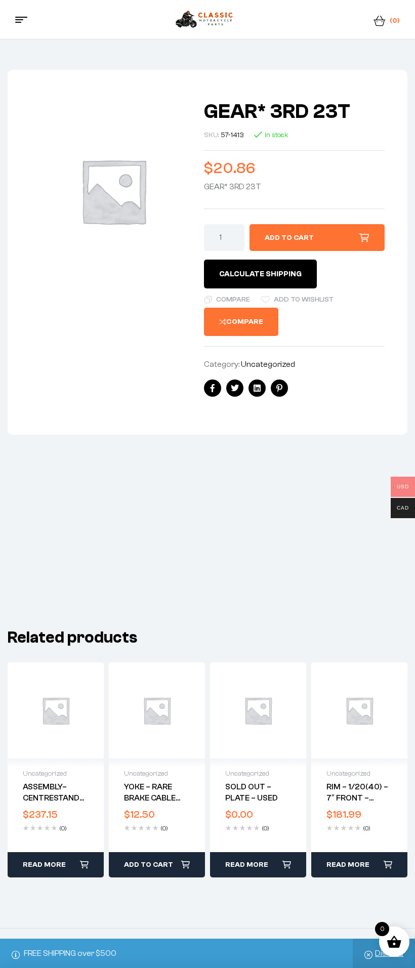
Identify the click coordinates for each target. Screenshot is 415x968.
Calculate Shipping (260, 274)
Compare (233, 300)
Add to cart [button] (148, 865)
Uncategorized (268, 364)
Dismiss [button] (389, 953)
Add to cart (289, 238)
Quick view (56, 710)
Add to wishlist (304, 300)
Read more (44, 865)
